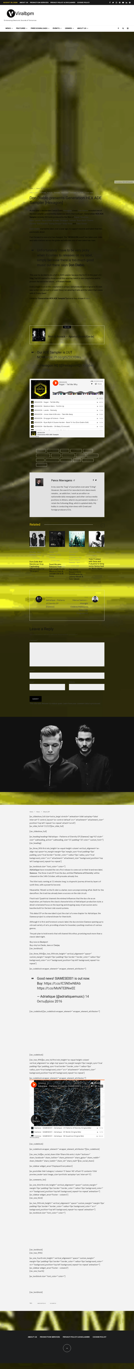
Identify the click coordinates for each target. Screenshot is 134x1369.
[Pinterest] (119, 2)
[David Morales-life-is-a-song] (57, 539)
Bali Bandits (42, 223)
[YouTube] (123, 2)
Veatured (64, 193)
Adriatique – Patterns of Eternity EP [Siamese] (55, 602)
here (88, 298)
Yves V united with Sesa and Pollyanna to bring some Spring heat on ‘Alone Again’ (96, 564)
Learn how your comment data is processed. (81, 703)
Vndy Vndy (67, 223)
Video (39, 555)
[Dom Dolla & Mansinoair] (37, 539)
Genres (68, 28)
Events (56, 28)
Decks (43, 945)
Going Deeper (55, 223)
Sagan (77, 217)
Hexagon (81, 455)
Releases (57, 193)
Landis (38, 220)
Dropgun (64, 220)
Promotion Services (39, 2)
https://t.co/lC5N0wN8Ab (62, 983)
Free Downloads (39, 28)
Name (32, 671)
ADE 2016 (41, 450)
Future (49, 193)
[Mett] (38, 334)
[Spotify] (129, 2)
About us (24, 2)
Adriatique (42, 1303)
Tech (78, 562)
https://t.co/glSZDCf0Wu (63, 357)
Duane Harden (43, 455)
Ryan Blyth (82, 220)
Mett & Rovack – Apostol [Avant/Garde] (71, 336)
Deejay (57, 945)
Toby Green (81, 223)
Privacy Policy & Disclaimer (62, 2)
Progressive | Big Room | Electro (75, 558)
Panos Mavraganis (61, 480)
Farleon (72, 220)
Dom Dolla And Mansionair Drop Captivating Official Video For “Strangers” (37, 566)
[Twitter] (113, 2)
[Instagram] (116, 2)
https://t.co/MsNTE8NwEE (56, 988)
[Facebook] (109, 2)
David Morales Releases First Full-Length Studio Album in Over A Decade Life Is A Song (57, 570)
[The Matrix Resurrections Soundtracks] (77, 539)
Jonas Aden (47, 220)
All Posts (43, 193)
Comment (34, 640)
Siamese (53, 1303)
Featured (20, 28)
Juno (49, 945)
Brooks (56, 220)
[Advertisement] (49, 1032)
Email (32, 682)
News (8, 28)
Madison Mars (53, 460)
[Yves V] (97, 539)
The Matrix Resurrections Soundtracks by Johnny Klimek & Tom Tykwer (76, 574)
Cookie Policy (83, 2)
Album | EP (34, 193)
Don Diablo (35, 229)
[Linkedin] (126, 2)
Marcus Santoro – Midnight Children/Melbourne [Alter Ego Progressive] (79, 605)
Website (72, 682)
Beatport (44, 942)
